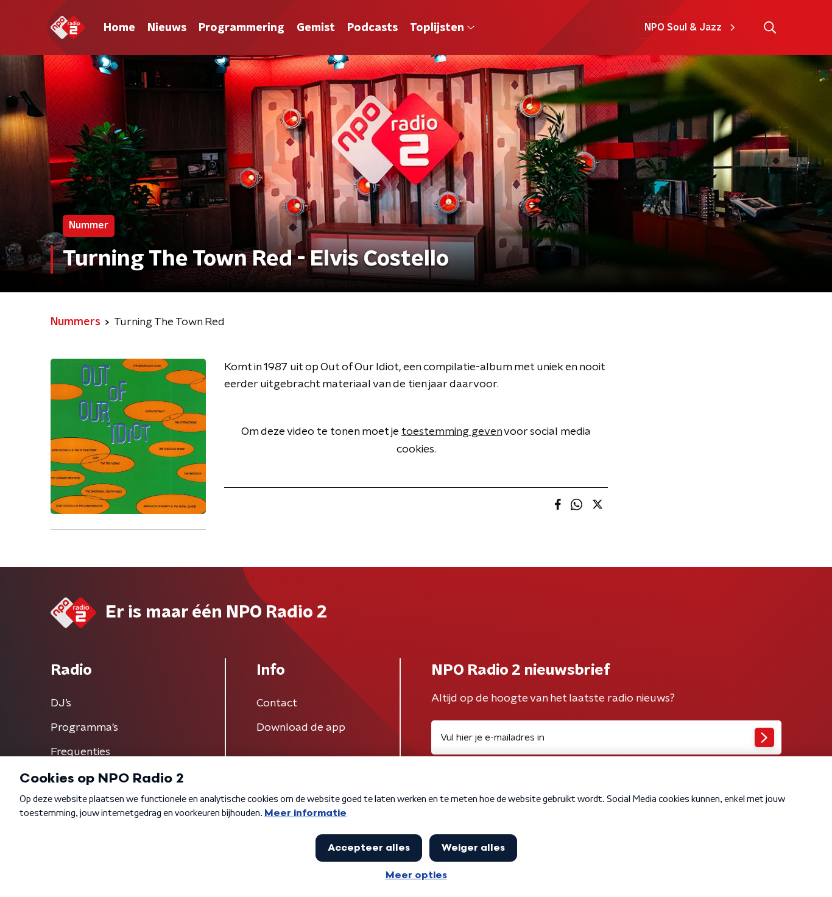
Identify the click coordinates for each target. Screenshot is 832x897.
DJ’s (61, 703)
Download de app (300, 727)
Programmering (241, 28)
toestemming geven (451, 431)
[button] (769, 27)
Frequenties (80, 752)
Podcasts (372, 28)
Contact (276, 703)
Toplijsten (437, 28)
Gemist (316, 28)
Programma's (84, 727)
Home (119, 28)
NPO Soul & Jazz (683, 27)
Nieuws (166, 28)
